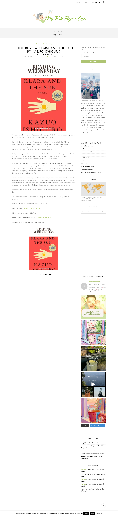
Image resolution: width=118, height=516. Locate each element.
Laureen (37, 57)
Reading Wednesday (44, 44)
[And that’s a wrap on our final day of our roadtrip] (93, 358)
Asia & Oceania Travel (87, 146)
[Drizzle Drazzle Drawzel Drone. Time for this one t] (93, 332)
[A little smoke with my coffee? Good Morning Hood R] (93, 410)
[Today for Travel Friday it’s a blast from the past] (93, 306)
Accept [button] (86, 513)
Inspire (83, 161)
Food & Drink (85, 158)
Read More (99, 513)
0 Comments (59, 57)
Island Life (84, 163)
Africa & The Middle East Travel (91, 143)
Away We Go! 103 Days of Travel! (91, 443)
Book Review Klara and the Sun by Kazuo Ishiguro (44, 50)
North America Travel (87, 166)
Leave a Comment (47, 57)
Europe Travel (85, 155)
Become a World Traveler (88, 152)
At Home (83, 149)
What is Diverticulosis (43, 218)
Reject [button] (92, 513)
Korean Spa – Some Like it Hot (90, 451)
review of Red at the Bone (32, 208)
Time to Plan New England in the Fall (92, 453)
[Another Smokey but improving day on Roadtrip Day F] (93, 384)
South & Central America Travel (91, 172)
